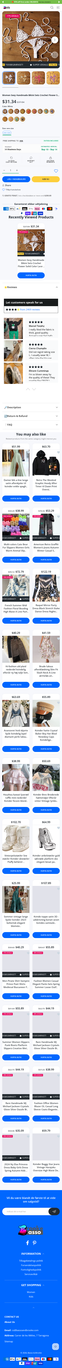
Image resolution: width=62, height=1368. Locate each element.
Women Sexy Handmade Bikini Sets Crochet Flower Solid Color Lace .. (31, 263)
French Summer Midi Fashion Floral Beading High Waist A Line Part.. (15, 608)
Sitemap (9, 1341)
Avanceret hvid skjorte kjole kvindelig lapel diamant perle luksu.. (16, 733)
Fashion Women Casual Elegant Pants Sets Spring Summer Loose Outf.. (46, 984)
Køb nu (45, 179)
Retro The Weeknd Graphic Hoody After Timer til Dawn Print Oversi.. (46, 484)
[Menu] (58, 7)
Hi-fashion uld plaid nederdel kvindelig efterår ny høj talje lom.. (16, 669)
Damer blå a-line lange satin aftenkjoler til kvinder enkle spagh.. (16, 483)
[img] (13, 309)
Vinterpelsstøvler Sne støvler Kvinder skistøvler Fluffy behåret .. (15, 858)
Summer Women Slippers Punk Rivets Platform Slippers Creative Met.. (15, 1045)
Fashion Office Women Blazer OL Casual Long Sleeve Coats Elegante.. (46, 1106)
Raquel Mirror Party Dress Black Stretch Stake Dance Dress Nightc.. (46, 608)
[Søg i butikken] (52, 7)
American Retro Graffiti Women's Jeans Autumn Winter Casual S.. (46, 547)
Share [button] (8, 185)
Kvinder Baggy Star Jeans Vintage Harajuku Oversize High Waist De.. (46, 1167)
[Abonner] (54, 1211)
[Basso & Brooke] (6, 7)
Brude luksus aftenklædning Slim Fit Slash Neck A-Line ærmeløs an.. (46, 671)
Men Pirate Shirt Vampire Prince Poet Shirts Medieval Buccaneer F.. (15, 984)
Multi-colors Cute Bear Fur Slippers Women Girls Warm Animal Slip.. (16, 547)
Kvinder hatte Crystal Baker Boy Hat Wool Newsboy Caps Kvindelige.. (46, 735)
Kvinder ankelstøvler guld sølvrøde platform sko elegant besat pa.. (46, 858)
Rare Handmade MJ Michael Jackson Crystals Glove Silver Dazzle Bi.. (46, 1045)
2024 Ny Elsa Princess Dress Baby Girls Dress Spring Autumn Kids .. (16, 1167)
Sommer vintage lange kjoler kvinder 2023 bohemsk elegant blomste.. (16, 921)
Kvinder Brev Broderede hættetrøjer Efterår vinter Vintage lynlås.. (46, 797)
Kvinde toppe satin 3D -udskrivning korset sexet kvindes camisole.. (46, 919)
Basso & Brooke (35, 1352)
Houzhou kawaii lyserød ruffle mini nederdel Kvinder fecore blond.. (16, 797)
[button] (2, 2)
